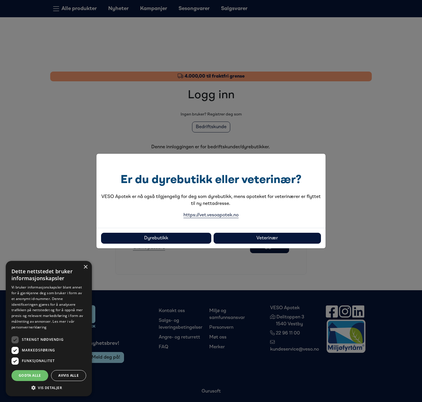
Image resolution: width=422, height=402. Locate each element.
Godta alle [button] (30, 375)
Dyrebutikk (156, 238)
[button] (48, 388)
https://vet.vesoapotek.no (211, 215)
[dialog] (49, 328)
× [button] (85, 267)
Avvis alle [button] (68, 375)
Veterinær (267, 238)
